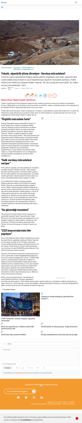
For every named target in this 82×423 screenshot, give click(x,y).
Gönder (7, 368)
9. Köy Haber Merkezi (8, 289)
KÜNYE (65, 402)
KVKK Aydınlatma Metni (39, 404)
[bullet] (31, 368)
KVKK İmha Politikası (54, 404)
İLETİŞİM (58, 402)
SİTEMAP (71, 402)
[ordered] (28, 368)
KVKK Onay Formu (68, 404)
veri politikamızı (25, 420)
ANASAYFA (50, 402)
